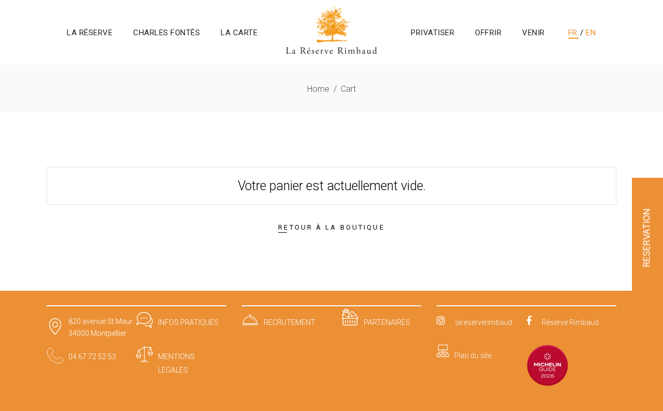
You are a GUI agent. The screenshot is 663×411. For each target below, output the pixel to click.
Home (318, 89)
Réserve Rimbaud (570, 322)
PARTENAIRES (387, 322)
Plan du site (473, 355)
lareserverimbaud (483, 322)
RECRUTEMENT (289, 322)
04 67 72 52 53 (92, 356)
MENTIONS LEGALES (176, 363)
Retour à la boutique (331, 227)
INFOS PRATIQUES (188, 322)
